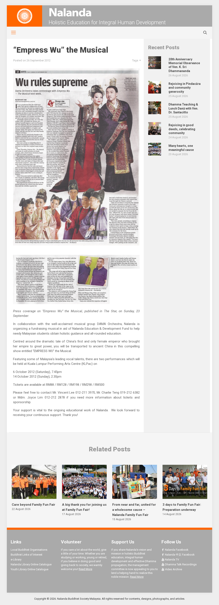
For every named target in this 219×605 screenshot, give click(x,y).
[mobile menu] (11, 32)
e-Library (16, 559)
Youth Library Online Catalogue (29, 569)
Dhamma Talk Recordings (180, 564)
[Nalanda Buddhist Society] (109, 12)
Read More (85, 569)
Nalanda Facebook (176, 549)
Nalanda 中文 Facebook (179, 554)
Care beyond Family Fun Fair (33, 505)
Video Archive (173, 569)
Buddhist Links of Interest (26, 554)
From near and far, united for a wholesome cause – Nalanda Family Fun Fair (134, 510)
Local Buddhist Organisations (29, 549)
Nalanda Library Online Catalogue (31, 564)
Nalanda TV (171, 559)
